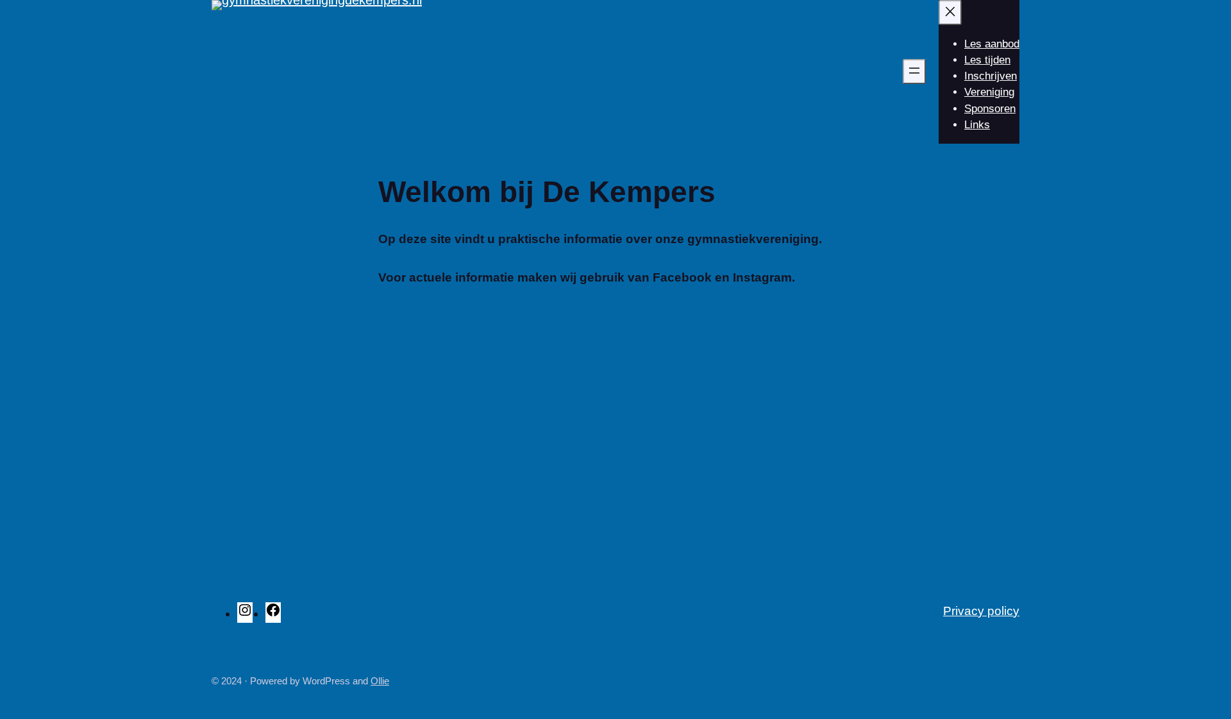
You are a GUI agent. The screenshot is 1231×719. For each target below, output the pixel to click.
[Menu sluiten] (950, 12)
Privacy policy (981, 611)
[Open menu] (914, 71)
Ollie (380, 680)
